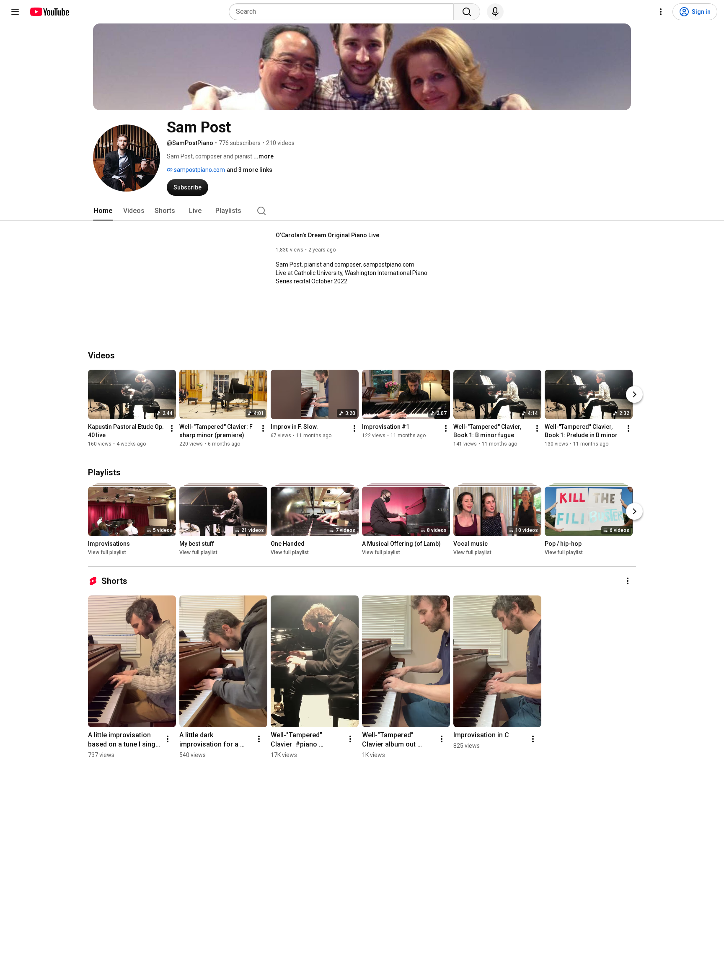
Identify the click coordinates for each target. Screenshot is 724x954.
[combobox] (344, 12)
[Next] (634, 394)
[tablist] (362, 211)
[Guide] (15, 12)
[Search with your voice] (495, 11)
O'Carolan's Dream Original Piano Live (327, 235)
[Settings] (661, 12)
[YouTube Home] (49, 11)
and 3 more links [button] (249, 169)
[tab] (103, 211)
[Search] (466, 11)
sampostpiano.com (199, 169)
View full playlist (107, 552)
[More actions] (171, 428)
